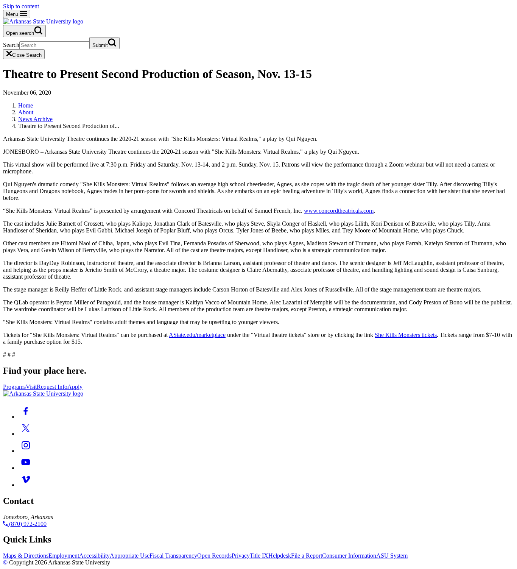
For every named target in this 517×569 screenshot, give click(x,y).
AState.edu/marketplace (197, 335)
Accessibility (94, 555)
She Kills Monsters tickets (406, 335)
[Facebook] (25, 416)
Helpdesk (279, 555)
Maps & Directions (25, 555)
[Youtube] (25, 468)
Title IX (259, 555)
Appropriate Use (129, 555)
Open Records (214, 555)
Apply (75, 386)
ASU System (392, 555)
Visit (31, 386)
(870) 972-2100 (27, 524)
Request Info (52, 386)
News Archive (35, 119)
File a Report (306, 555)
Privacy (241, 555)
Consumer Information (349, 555)
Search (11, 45)
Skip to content (21, 6)
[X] (25, 433)
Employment (63, 555)
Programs (14, 386)
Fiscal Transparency (173, 555)
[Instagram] (25, 450)
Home (25, 105)
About (25, 112)
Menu (13, 14)
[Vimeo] (25, 485)
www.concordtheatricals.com (339, 210)
